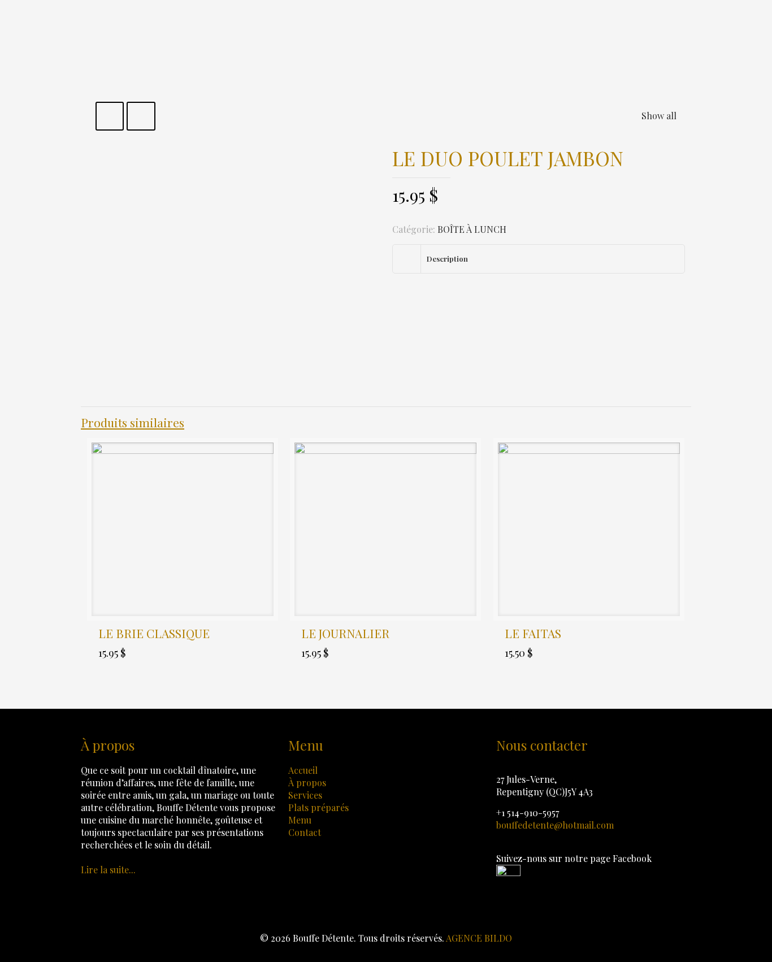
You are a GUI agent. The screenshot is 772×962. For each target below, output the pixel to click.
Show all (658, 116)
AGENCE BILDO (479, 938)
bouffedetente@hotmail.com (555, 825)
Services (305, 795)
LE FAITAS (533, 633)
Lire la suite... (108, 870)
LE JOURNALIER (345, 633)
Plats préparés (318, 807)
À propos (307, 782)
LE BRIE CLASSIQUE (154, 633)
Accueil (303, 770)
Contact (304, 832)
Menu (299, 820)
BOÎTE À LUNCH (471, 229)
